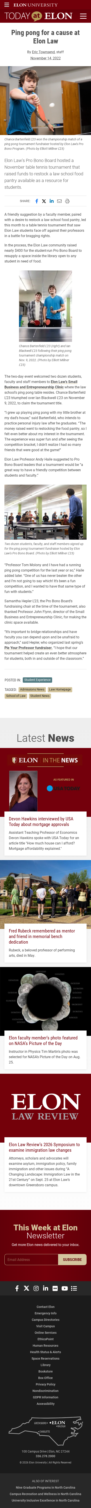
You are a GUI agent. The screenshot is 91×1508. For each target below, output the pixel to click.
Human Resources (45, 1345)
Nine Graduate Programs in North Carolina (45, 1487)
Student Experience (37, 680)
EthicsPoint (46, 1339)
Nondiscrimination (45, 1391)
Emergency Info (46, 1313)
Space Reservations (45, 1358)
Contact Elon (46, 1307)
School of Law (16, 696)
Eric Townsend (43, 51)
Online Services (46, 1332)
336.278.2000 (45, 1456)
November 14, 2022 (45, 58)
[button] (6, 4)
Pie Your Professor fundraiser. (28, 647)
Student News (39, 696)
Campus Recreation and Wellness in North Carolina (45, 1494)
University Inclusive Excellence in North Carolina (46, 1500)
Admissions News (32, 689)
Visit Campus (45, 1326)
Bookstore (45, 1371)
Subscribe (72, 1259)
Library (46, 1365)
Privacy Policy (45, 1384)
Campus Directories (45, 1319)
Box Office (45, 1378)
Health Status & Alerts (45, 1352)
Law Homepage (60, 689)
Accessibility (46, 1403)
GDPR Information (45, 1397)
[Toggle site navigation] (83, 16)
